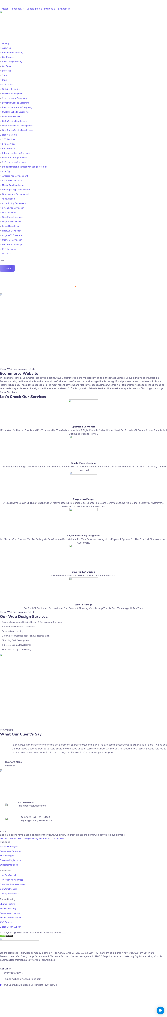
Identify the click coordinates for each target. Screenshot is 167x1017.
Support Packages (9, 865)
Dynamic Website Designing (15, 103)
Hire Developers (7, 199)
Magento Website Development (17, 125)
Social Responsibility (12, 61)
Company (4, 43)
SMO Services (8, 144)
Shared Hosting (7, 904)
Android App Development (15, 176)
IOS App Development (12, 180)
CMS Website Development (15, 121)
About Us (6, 48)
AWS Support (6, 922)
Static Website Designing (14, 98)
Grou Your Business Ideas (12, 884)
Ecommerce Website (12, 116)
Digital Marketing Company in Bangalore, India (24, 167)
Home (71, 286)
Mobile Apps (5, 171)
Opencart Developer (12, 240)
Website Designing (11, 89)
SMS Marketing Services (14, 162)
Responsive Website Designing (17, 107)
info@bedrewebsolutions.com (19, 5)
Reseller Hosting (8, 908)
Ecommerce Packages (10, 851)
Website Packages (9, 846)
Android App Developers (14, 203)
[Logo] (73, 12)
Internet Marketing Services (15, 153)
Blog (4, 80)
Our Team (6, 66)
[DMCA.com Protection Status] (6, 936)
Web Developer (9, 212)
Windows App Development (15, 194)
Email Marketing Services (14, 157)
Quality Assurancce (9, 893)
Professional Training (12, 52)
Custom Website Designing (15, 112)
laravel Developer (10, 226)
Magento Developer (11, 221)
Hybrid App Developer (12, 244)
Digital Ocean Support (11, 927)
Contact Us (5, 253)
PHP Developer (9, 249)
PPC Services (8, 148)
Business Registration (11, 860)
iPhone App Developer (13, 208)
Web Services (6, 84)
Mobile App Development (14, 185)
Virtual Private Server (10, 917)
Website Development (12, 93)
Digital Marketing (8, 135)
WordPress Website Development (18, 130)
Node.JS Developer (11, 231)
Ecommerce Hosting (10, 913)
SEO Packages (7, 855)
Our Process (8, 57)
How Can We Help (8, 875)
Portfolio (6, 71)
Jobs (4, 75)
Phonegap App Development (16, 189)
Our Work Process (8, 889)
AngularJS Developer (12, 235)
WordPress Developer (12, 217)
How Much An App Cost (11, 880)
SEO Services (8, 139)
